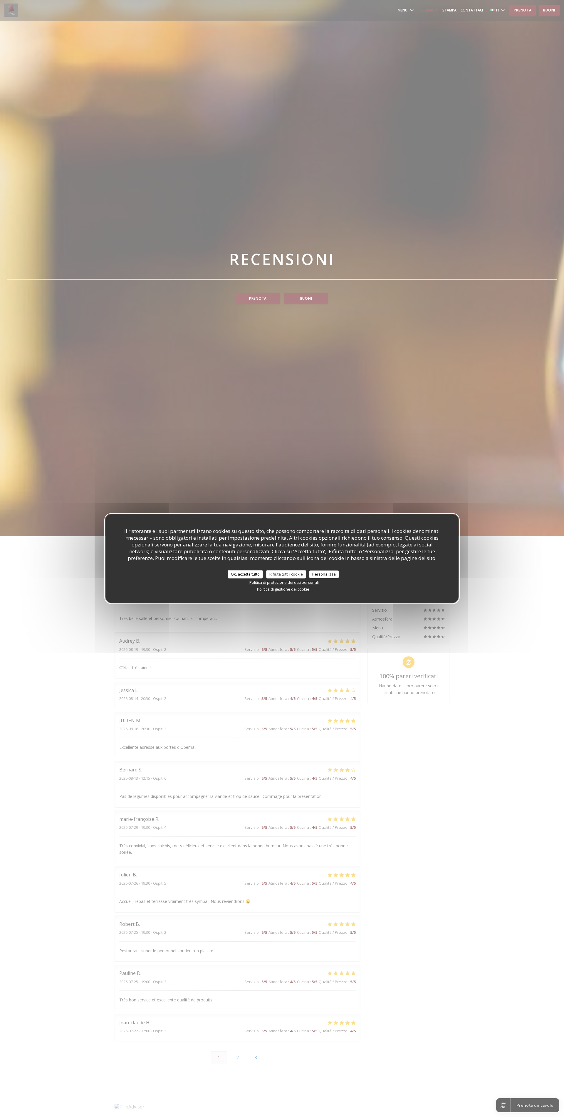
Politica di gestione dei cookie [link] (283, 588)
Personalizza (324, 574)
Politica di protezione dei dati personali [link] (284, 582)
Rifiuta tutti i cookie (286, 574)
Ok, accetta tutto (245, 574)
